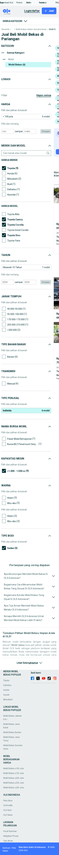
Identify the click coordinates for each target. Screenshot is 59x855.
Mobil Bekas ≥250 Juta (13, 787)
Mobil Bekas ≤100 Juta (13, 768)
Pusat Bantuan (10, 831)
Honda (6, 690)
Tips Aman (8, 841)
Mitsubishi (8, 699)
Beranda (5, 29)
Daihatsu (7, 685)
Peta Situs (7, 800)
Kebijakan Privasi (11, 836)
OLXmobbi (7, 805)
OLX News (8, 815)
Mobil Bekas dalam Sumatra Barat (31, 29)
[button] (8, 2)
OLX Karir (7, 810)
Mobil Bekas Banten (12, 732)
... (12, 29)
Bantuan (6, 848)
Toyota (6, 680)
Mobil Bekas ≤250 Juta (13, 783)
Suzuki (6, 695)
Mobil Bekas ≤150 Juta (13, 773)
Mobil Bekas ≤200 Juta (13, 778)
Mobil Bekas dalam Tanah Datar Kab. (53, 29)
